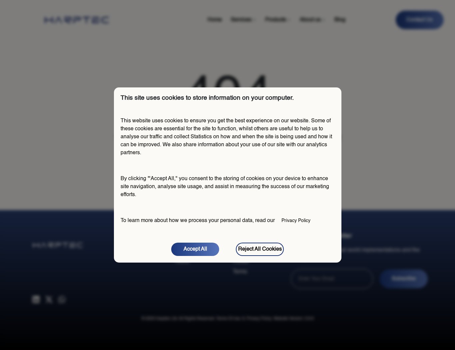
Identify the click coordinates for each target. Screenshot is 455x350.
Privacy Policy (295, 220)
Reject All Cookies (260, 249)
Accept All (195, 249)
